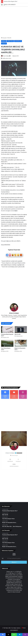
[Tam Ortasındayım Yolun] (7, 343)
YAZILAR (9, 37)
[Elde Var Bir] (21, 329)
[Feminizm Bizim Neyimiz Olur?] (7, 329)
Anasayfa (4, 37)
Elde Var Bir (17, 334)
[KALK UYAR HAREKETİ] (10, 4)
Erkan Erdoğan (6, 55)
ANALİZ (3, 41)
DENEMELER (18, 41)
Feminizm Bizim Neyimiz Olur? (10, 1)
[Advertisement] (14, 22)
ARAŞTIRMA (10, 41)
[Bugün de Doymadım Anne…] (21, 343)
